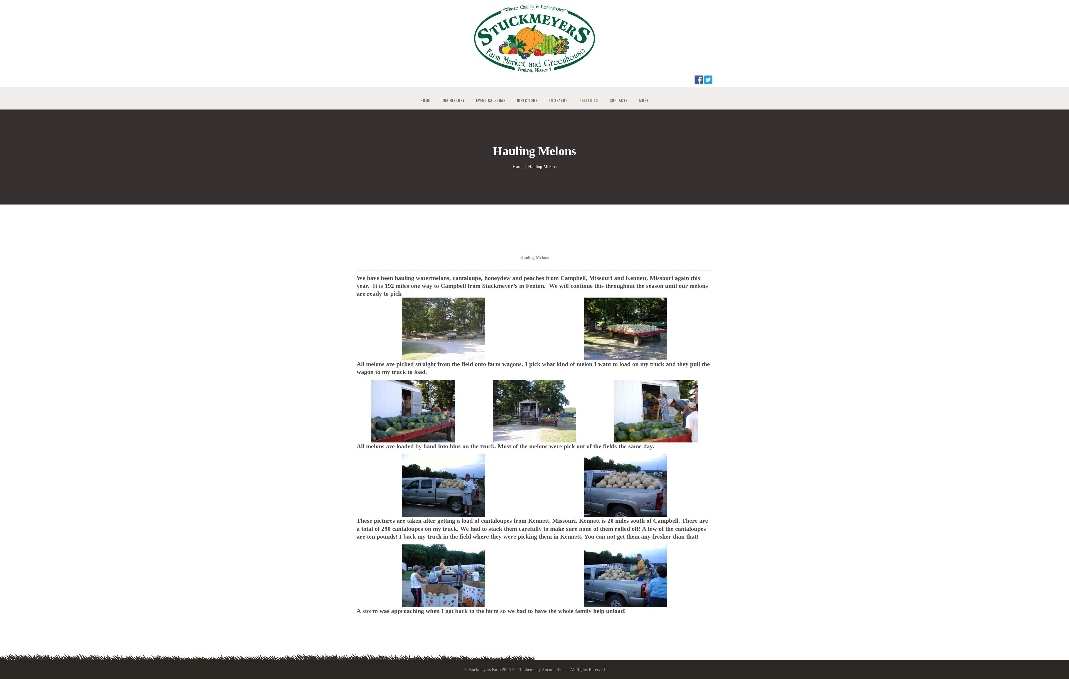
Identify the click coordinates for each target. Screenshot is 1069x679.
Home (518, 166)
